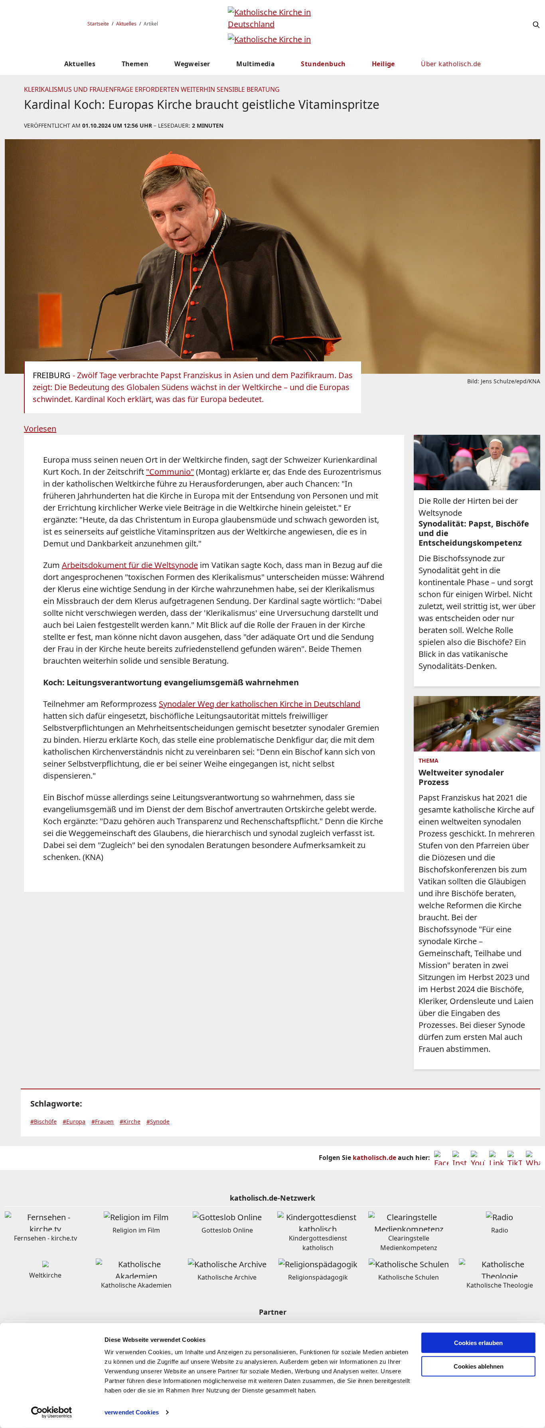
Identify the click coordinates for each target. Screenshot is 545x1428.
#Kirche (130, 1121)
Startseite (98, 23)
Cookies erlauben (478, 1342)
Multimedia (255, 63)
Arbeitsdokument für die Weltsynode (130, 565)
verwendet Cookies (132, 1412)
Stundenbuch (323, 63)
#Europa (74, 1121)
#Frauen (102, 1121)
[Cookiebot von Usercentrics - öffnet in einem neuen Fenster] (52, 1412)
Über (451, 63)
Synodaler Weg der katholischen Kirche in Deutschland (259, 703)
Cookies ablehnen (479, 1366)
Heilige (383, 63)
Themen (135, 63)
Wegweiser (192, 63)
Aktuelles (126, 23)
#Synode (158, 1121)
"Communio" (170, 471)
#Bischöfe (43, 1121)
